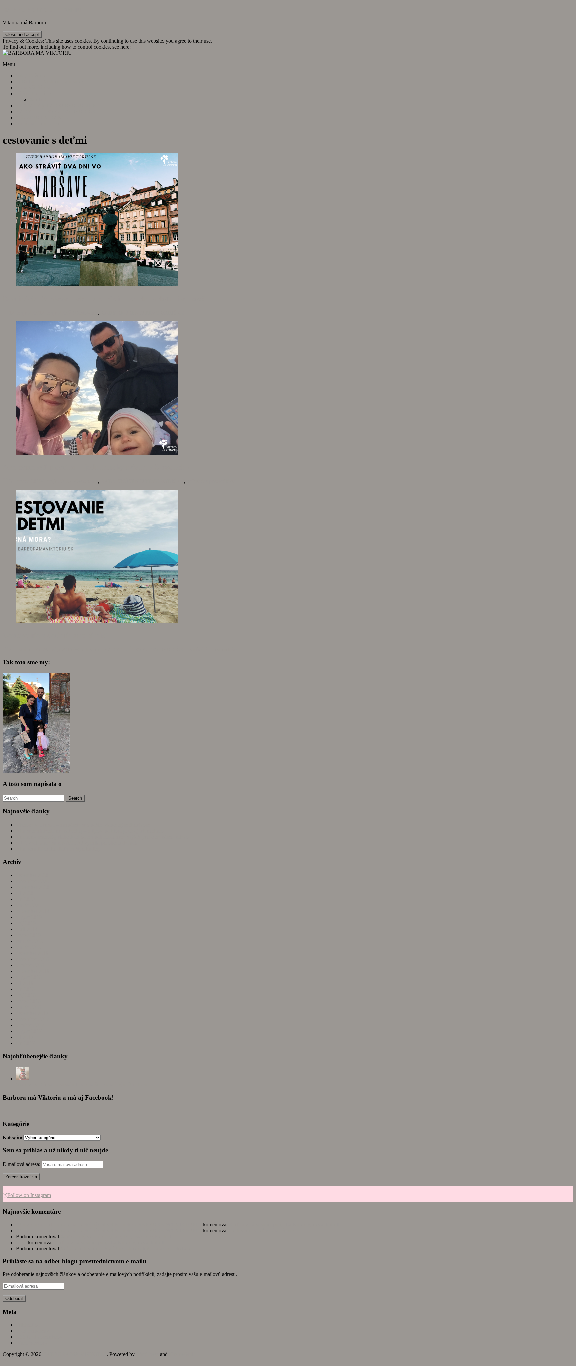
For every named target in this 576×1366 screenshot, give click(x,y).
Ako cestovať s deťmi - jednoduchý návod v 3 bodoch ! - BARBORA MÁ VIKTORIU (109, 1224)
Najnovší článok (33, 87)
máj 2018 (26, 995)
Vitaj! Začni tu (31, 75)
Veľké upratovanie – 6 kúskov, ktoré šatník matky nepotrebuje (125, 1248)
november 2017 (32, 1019)
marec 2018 (28, 1001)
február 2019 (29, 941)
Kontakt (37, 99)
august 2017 (29, 1031)
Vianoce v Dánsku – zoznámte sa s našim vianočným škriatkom (83, 825)
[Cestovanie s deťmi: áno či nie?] (97, 621)
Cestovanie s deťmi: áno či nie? (56, 635)
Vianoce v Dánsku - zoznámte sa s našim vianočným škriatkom (82, 1084)
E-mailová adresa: (22, 1164)
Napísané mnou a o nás (40, 123)
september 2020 (32, 887)
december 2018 (32, 953)
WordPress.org (31, 1343)
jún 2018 (25, 989)
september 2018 (32, 971)
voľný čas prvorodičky (211, 481)
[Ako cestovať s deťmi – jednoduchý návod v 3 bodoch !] (97, 453)
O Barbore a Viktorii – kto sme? (49, 81)
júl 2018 (24, 983)
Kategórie (13, 1137)
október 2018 (30, 965)
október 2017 (30, 1025)
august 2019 (29, 917)
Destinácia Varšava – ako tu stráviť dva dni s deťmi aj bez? (104, 298)
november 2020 (32, 881)
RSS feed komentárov (39, 1337)
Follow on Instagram (29, 1195)
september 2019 (32, 911)
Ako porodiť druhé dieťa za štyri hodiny (58, 849)
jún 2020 (25, 899)
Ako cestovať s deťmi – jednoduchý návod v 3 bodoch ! (96, 467)
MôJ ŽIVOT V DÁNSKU (44, 117)
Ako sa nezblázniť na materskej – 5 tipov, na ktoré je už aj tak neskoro (90, 831)
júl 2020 (24, 893)
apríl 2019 (26, 929)
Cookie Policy (147, 47)
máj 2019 (26, 923)
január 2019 (28, 947)
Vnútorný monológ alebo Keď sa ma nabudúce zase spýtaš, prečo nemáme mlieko (102, 837)
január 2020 (28, 905)
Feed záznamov (32, 1331)
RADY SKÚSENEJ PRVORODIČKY (58, 111)
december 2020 (32, 875)
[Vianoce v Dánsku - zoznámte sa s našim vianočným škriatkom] (22, 1078)
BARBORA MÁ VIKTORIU (42, 9)
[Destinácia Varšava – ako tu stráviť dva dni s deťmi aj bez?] (97, 284)
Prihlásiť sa (28, 1325)
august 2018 (29, 977)
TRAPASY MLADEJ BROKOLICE (56, 105)
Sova (21, 1242)
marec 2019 (28, 935)
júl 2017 (24, 1037)
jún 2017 (25, 1043)
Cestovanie (86, 313)
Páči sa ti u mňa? (33, 93)
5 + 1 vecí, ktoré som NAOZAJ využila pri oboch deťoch (76, 843)
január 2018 (28, 1007)
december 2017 (32, 1013)
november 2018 (32, 959)
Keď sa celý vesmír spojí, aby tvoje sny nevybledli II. (285, 1224)
